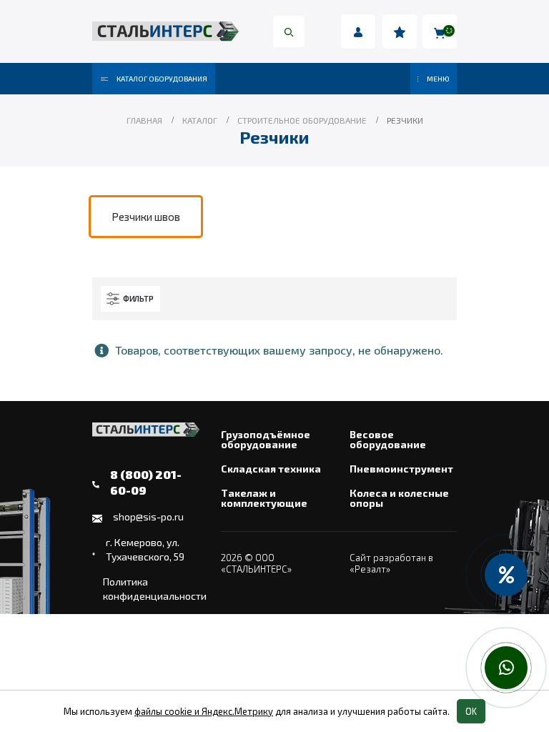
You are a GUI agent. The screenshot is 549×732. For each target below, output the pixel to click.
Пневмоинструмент (401, 469)
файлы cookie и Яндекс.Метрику (203, 711)
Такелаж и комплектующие (264, 498)
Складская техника (271, 469)
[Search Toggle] (289, 31)
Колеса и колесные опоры (399, 498)
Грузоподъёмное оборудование (265, 440)
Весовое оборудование (388, 440)
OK (471, 711)
